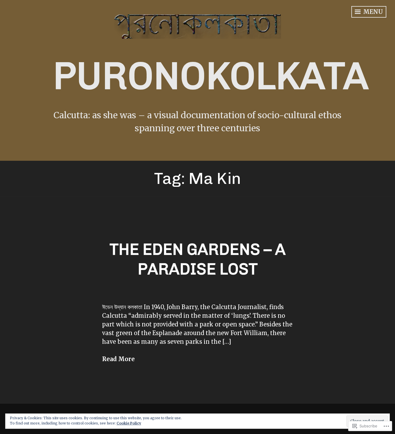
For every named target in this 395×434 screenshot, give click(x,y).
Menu (372, 11)
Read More (118, 359)
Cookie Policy (129, 423)
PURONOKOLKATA (210, 75)
